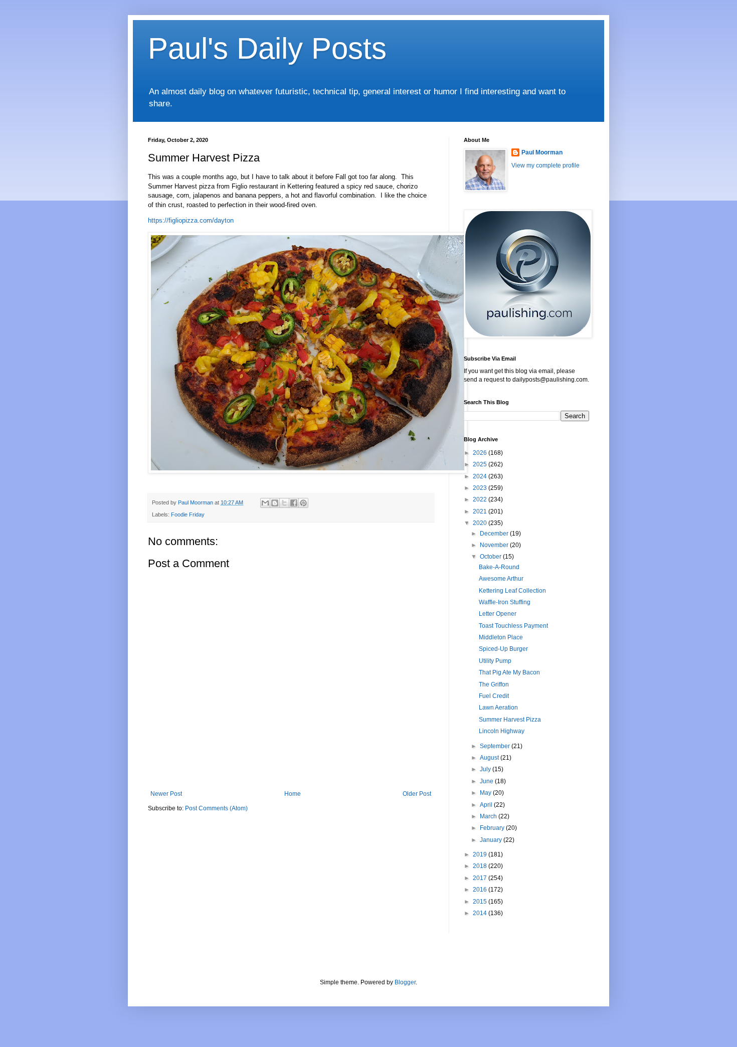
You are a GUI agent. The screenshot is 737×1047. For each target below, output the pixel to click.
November (495, 545)
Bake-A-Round (499, 567)
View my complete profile (545, 165)
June (487, 781)
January (491, 839)
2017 (480, 878)
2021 (480, 511)
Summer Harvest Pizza (510, 719)
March (489, 816)
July (486, 769)
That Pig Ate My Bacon (509, 672)
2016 (480, 889)
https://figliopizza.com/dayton (191, 220)
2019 (480, 854)
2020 (480, 523)
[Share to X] (284, 503)
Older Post (417, 793)
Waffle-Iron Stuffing (504, 602)
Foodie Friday (188, 514)
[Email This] (265, 503)
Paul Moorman (542, 152)
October (491, 556)
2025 (480, 464)
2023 (480, 487)
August (490, 757)
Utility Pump (495, 660)
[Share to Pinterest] (303, 503)
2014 (480, 913)
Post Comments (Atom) (216, 808)
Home (292, 793)
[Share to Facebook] (294, 503)
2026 (480, 452)
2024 (480, 476)
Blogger (405, 982)
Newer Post (166, 793)
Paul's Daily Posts (267, 48)
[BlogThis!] (275, 503)
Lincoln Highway (501, 731)
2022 (480, 499)
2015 (480, 901)
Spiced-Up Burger (503, 648)
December (495, 533)
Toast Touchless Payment (513, 625)
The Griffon (494, 684)
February (493, 827)
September (495, 746)
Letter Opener (497, 613)
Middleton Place (501, 637)
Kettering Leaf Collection (512, 590)
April (487, 804)
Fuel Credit (494, 696)
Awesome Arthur (501, 578)
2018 (480, 865)
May (486, 792)
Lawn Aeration (498, 707)
